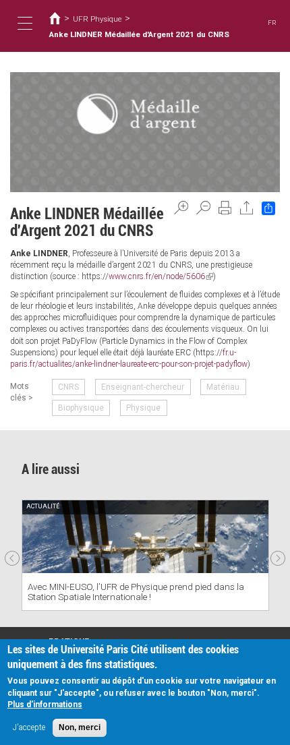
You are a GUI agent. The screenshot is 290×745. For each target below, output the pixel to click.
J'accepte (29, 727)
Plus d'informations (44, 704)
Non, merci (79, 727)
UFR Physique (97, 19)
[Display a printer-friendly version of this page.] (225, 207)
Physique (143, 408)
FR (272, 22)
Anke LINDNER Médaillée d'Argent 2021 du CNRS (139, 34)
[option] (145, 555)
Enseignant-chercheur (142, 387)
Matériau (222, 387)
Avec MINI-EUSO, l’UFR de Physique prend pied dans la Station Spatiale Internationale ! (136, 591)
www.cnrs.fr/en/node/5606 (161, 276)
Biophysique (81, 408)
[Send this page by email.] (247, 207)
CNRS (68, 387)
